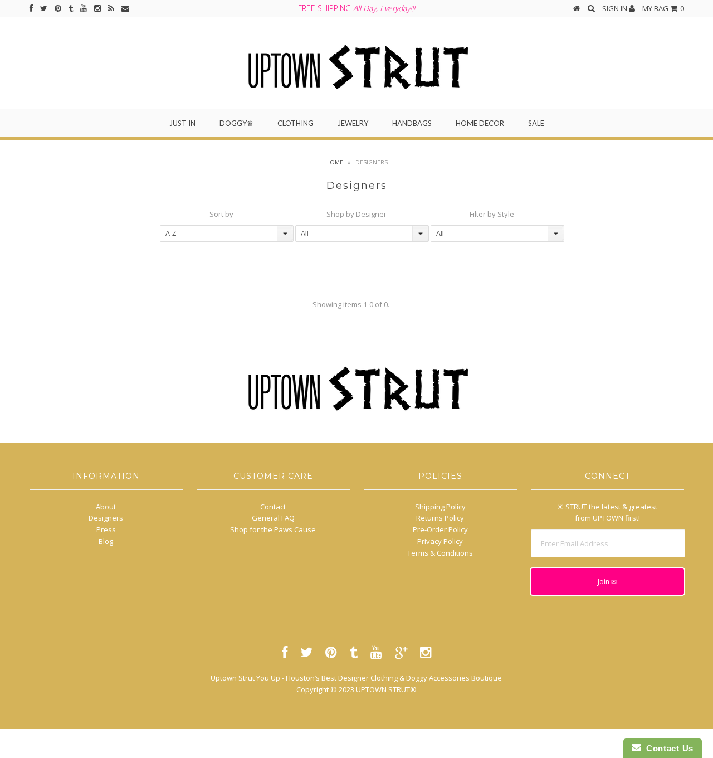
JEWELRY (353, 123)
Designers (106, 518)
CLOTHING (295, 123)
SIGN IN (615, 8)
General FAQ (273, 518)
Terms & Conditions (440, 553)
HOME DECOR (480, 123)
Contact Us (667, 748)
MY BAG (663, 8)
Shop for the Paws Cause (273, 529)
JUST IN (182, 123)
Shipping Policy (440, 507)
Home (334, 162)
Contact (273, 507)
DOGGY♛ (236, 123)
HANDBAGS (412, 123)
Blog (106, 541)
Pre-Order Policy (440, 529)
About (106, 507)
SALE (536, 123)
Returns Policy (440, 518)
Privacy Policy (440, 541)
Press (106, 529)
